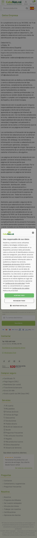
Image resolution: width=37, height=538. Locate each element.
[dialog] (18, 269)
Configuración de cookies (20, 288)
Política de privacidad (10, 291)
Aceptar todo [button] (19, 295)
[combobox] (33, 233)
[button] (18, 305)
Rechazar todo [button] (19, 301)
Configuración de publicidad (15, 283)
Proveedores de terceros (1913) (13, 264)
